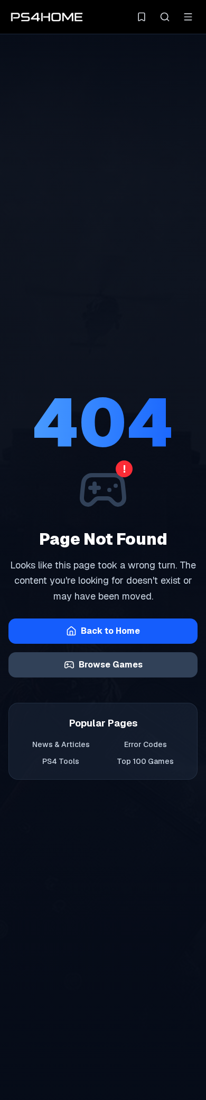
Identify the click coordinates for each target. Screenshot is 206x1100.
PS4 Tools (60, 761)
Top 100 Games (145, 761)
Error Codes (145, 744)
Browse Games (111, 664)
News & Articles (61, 744)
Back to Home (110, 630)
